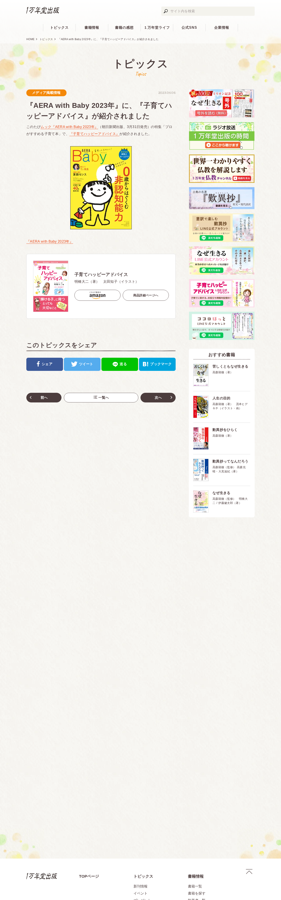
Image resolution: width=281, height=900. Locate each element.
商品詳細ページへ (146, 295)
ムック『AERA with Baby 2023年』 (69, 127)
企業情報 (221, 27)
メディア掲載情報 (46, 92)
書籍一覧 (195, 886)
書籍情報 (92, 27)
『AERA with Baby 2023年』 (49, 241)
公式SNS (189, 27)
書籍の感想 (124, 27)
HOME (30, 39)
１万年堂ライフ (157, 27)
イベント (140, 893)
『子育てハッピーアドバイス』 (94, 134)
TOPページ (89, 876)
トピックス (59, 27)
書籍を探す (196, 893)
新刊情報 (140, 886)
